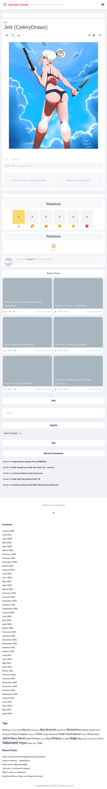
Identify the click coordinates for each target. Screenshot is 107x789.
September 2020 (10, 694)
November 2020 (9, 686)
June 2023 (7, 577)
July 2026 (6, 535)
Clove (14, 734)
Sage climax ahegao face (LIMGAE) (29, 461)
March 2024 (7, 566)
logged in (31, 259)
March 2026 (7, 550)
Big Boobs (35, 730)
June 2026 (7, 539)
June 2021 (7, 659)
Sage (73, 738)
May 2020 (6, 710)
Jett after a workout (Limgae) (71, 344)
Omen (29, 739)
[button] (5, 4)
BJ (65, 730)
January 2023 (8, 597)
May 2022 (6, 620)
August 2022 (8, 612)
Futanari (76, 734)
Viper (23, 743)
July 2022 (6, 616)
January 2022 (8, 636)
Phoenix (36, 739)
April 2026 (7, 546)
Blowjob (72, 729)
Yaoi (30, 743)
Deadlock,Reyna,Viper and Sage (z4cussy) (73, 381)
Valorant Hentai (18, 4)
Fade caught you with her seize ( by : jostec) (33, 467)
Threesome (92, 739)
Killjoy (12, 738)
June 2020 (7, 706)
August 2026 (8, 531)
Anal (4, 730)
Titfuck (101, 739)
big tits (60, 730)
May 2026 (6, 542)
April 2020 (7, 713)
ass (9, 730)
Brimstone (83, 730)
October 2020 (8, 690)
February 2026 (9, 554)
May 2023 (6, 581)
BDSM (19, 730)
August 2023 (8, 570)
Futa (67, 734)
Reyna (56, 738)
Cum (39, 733)
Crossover (31, 734)
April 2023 (7, 585)
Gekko (84, 734)
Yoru (34, 743)
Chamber (6, 734)
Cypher (45, 734)
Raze (48, 738)
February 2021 (9, 675)
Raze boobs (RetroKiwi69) (18, 344)
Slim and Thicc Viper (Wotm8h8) (29, 180)
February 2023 (9, 593)
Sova (85, 739)
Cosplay (22, 734)
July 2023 (6, 574)
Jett (5, 22)
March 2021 (7, 671)
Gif (89, 734)
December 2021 (9, 640)
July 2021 (6, 655)
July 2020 (6, 702)
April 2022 (7, 624)
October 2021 (8, 647)
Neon (21, 738)
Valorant (15, 159)
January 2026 (8, 558)
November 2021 (9, 643)
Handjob (95, 734)
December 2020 (9, 682)
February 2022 (9, 632)
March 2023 (7, 589)
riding (67, 739)
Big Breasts (48, 729)
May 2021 (6, 663)
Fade (61, 734)
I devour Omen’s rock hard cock (27, 473)
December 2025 (9, 562)
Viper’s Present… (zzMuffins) (71, 305)
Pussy (43, 739)
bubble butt (94, 730)
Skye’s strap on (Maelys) (18, 383)
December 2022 (9, 601)
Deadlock (53, 734)
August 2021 (8, 651)
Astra (14, 730)
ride (62, 739)
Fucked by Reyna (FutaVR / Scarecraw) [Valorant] (35, 485)
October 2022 (8, 605)
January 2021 (8, 678)
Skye (80, 738)
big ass (26, 729)
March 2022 (7, 628)
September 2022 (10, 608)
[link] (100, 35)
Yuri (39, 743)
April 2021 (7, 667)
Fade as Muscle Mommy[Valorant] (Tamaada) (23, 304)
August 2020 (8, 698)
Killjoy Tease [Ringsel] (78, 180)
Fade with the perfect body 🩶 (26, 479)
